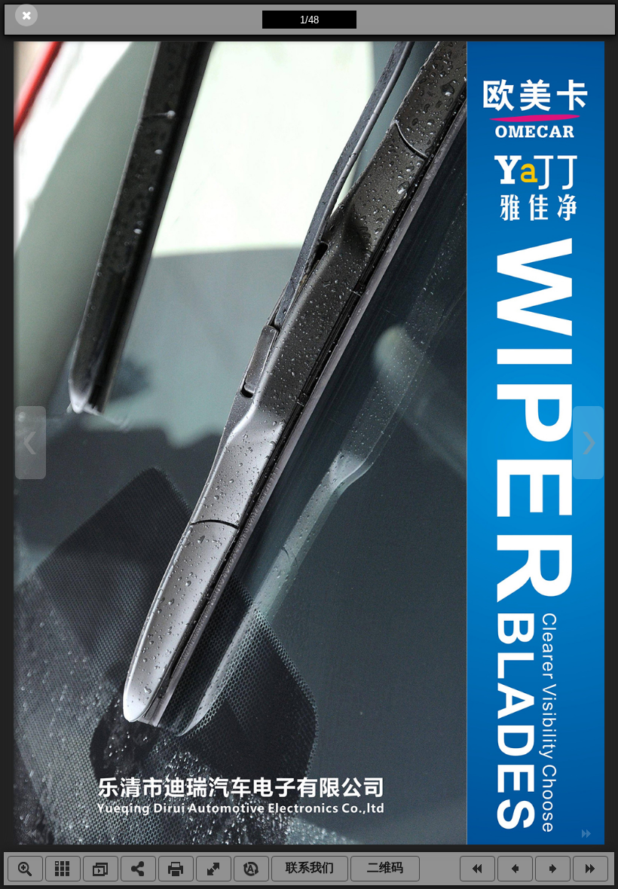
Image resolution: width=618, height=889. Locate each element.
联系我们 (310, 867)
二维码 (385, 867)
